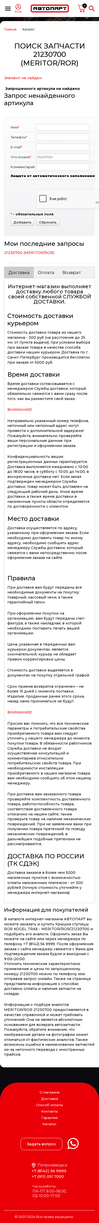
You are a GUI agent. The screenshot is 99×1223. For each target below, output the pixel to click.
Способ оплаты (49, 1105)
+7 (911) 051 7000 (48, 1176)
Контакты (49, 1111)
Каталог (49, 1124)
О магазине (50, 1092)
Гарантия (49, 1118)
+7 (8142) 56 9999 (49, 1170)
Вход (18, 11)
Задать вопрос (41, 1144)
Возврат (71, 272)
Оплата (46, 272)
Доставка (19, 272)
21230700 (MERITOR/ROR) (29, 252)
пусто (82, 8)
